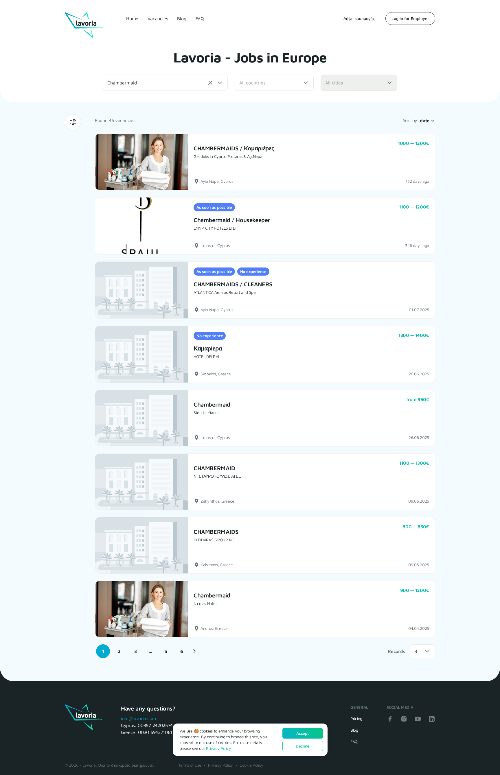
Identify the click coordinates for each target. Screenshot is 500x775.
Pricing (356, 718)
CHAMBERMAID (214, 468)
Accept (302, 733)
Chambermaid (212, 404)
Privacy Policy (220, 765)
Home (132, 18)
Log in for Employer (410, 18)
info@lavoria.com (138, 718)
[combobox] (165, 83)
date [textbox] (424, 120)
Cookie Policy (251, 765)
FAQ (200, 18)
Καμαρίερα (208, 348)
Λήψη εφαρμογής (359, 18)
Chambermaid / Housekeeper (232, 220)
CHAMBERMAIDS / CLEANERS (233, 284)
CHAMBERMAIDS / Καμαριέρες (234, 148)
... (150, 651)
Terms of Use (189, 765)
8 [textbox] (415, 651)
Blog (181, 18)
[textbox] (256, 83)
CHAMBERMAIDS (216, 531)
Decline (302, 745)
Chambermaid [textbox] (122, 82)
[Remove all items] (210, 82)
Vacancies (158, 18)
